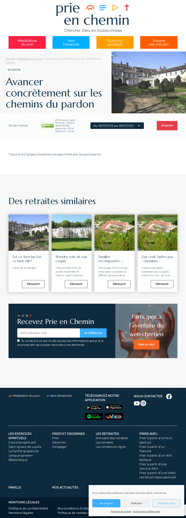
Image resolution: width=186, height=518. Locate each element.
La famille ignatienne (24, 451)
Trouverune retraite (159, 42)
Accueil (10, 58)
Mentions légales (21, 513)
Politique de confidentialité (146, 511)
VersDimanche (71, 42)
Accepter (106, 503)
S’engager (59, 447)
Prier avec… (149, 434)
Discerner (59, 442)
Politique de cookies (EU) (76, 513)
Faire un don (146, 344)
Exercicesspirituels (115, 42)
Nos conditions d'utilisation (77, 508)
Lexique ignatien (21, 455)
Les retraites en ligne (111, 447)
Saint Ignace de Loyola (25, 447)
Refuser (136, 503)
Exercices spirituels (22, 442)
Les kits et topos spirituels (157, 477)
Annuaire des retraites (112, 438)
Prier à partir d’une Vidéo (157, 473)
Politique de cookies (121, 511)
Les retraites (107, 434)
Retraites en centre (30, 58)
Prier (55, 438)
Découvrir (33, 284)
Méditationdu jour (27, 42)
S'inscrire (167, 125)
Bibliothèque (18, 460)
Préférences (166, 503)
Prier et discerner (68, 434)
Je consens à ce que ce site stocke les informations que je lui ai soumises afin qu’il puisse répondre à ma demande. (60, 342)
